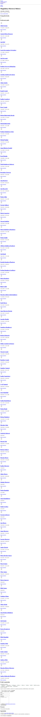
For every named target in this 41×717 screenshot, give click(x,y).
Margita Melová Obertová (7, 668)
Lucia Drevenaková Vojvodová (8, 50)
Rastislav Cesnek (4, 360)
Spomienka (2, 696)
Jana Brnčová (4, 180)
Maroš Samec (3, 563)
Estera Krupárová (5, 629)
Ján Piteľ (2, 42)
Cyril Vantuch (4, 384)
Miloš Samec (3, 588)
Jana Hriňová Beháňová (6, 612)
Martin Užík (3, 441)
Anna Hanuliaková (5, 498)
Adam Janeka (3, 82)
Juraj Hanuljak (4, 392)
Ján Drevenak (4, 58)
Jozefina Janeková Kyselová (7, 74)
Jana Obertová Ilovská (6, 311)
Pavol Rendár (3, 156)
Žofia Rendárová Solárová (7, 164)
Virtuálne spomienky (3, 1)
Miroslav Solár (4, 425)
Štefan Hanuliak (4, 490)
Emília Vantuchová (5, 376)
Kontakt (1, 6)
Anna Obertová (4, 531)
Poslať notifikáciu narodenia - (8, 690)
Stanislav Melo (4, 643)
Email (1, 694)
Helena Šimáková (4, 417)
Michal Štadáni (4, 140)
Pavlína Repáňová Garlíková (7, 270)
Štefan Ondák (3, 237)
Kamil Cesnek (4, 91)
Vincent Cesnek (4, 351)
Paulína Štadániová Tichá (7, 131)
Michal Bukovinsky (5, 123)
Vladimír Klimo (4, 596)
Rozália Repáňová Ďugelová (7, 262)
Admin (1, 5)
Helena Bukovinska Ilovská (7, 115)
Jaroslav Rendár (4, 319)
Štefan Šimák (3, 409)
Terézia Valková (4, 205)
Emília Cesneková (5, 99)
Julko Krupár (4, 25)
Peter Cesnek (3, 107)
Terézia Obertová (4, 539)
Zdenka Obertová (5, 482)
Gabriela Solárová (5, 433)
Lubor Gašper (4, 651)
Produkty (1, 3)
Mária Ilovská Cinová (6, 555)
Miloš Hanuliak (4, 637)
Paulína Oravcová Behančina (7, 66)
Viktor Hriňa (3, 604)
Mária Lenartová (4, 213)
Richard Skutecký (5, 335)
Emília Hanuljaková (5, 400)
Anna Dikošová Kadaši (6, 148)
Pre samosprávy (2, 2)
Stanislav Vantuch (5, 368)
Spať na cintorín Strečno (4, 13)
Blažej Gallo (3, 286)
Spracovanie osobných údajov (9, 713)
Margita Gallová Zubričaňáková (8, 294)
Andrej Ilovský (4, 547)
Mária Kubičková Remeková (7, 229)
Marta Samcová (4, 580)
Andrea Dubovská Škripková (7, 676)
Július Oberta (3, 474)
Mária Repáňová (4, 278)
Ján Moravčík (4, 188)
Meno (1, 692)
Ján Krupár (3, 620)
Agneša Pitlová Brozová (6, 34)
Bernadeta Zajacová (5, 172)
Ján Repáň (3, 254)
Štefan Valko (3, 197)
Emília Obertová (4, 466)
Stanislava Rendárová (6, 327)
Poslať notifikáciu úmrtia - (7, 691)
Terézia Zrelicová (5, 514)
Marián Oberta (4, 457)
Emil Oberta (3, 303)
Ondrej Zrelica (4, 506)
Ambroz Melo (4, 660)
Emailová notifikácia (3, 687)
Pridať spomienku (3, 29)
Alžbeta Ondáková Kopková (7, 245)
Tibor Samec (3, 572)
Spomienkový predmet (4, 684)
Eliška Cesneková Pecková (7, 343)
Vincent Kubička (4, 221)
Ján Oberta (3, 523)
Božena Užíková (4, 449)
